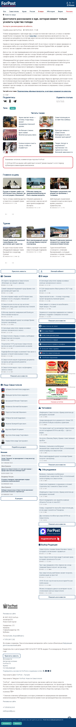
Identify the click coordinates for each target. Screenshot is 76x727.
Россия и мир (37, 187)
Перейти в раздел (19, 447)
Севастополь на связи (50, 326)
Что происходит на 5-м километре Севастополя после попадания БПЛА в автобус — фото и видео (56, 430)
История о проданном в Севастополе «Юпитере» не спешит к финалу (15, 282)
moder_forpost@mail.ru (16, 636)
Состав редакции (9, 668)
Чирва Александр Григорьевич (17, 441)
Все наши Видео (48, 331)
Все (4, 11)
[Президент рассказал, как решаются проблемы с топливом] (59, 179)
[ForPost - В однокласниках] (50, 671)
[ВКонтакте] (5, 101)
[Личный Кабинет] (67, 3)
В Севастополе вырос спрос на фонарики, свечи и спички (16, 368)
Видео (60, 11)
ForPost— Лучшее (23, 675)
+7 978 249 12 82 (9, 639)
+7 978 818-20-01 (9, 707)
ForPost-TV (7, 663)
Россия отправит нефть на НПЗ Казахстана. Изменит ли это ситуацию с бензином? (14, 193)
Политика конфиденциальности (53, 720)
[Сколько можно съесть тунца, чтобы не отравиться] (10, 143)
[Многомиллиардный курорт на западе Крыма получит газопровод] (36, 228)
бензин (63, 187)
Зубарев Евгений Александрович (17, 389)
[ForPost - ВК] (46, 671)
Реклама (69, 11)
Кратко (5, 666)
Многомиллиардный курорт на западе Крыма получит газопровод (37, 242)
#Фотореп (51, 11)
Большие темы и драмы (50, 348)
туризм (16, 236)
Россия (32, 11)
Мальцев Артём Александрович (17, 395)
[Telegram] (15, 101)
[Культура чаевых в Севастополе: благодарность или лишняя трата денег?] (46, 130)
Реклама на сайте (9, 614)
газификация (37, 236)
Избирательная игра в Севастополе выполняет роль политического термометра (17, 490)
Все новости (7, 659)
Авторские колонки (10, 661)
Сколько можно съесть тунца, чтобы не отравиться (27, 145)
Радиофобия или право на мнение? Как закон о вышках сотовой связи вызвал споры (18, 353)
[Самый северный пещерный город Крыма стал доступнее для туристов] (12, 228)
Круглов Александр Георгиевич (17, 435)
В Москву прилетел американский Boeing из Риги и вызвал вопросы (36, 193)
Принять (17, 723)
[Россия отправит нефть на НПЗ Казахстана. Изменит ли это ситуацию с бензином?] (12, 179)
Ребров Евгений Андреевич (15, 418)
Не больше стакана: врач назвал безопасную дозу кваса (27, 132)
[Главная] (8, 3)
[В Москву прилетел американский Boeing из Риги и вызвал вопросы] (36, 179)
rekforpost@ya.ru (9, 711)
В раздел (19, 498)
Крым (24, 11)
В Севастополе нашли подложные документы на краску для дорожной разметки (17, 361)
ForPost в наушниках (50, 357)
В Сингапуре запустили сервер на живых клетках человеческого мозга (16, 329)
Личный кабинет (57, 271)
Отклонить (6, 723)
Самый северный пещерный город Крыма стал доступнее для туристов (14, 242)
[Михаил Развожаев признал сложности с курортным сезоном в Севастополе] (59, 228)
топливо (16, 187)
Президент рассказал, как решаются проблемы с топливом (60, 193)
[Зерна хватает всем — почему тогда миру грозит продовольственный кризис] (10, 117)
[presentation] (6, 213)
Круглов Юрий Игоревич (15, 429)
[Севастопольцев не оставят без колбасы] (46, 117)
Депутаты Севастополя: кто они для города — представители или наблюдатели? (17, 469)
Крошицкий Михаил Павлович (17, 401)
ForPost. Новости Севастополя (31, 678)
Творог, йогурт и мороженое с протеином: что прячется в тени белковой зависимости (64, 147)
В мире (41, 11)
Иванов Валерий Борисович (16, 424)
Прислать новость (19, 271)
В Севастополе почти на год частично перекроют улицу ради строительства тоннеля (18, 305)
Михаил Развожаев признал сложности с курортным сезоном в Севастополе (61, 242)
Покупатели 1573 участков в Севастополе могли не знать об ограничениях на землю (16, 345)
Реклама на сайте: (9, 701)
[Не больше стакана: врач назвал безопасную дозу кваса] (10, 130)
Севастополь (14, 11)
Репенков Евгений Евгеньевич (17, 406)
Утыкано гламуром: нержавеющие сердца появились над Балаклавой (15, 480)
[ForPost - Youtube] (48, 671)
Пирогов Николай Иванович (16, 412)
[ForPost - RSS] (44, 671)
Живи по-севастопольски (51, 353)
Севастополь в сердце (50, 340)
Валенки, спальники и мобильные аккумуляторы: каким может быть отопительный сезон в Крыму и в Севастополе (56, 448)
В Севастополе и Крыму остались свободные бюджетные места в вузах (17, 337)
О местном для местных (50, 335)
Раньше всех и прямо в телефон (53, 344)
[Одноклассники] (10, 101)
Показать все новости (18, 376)
